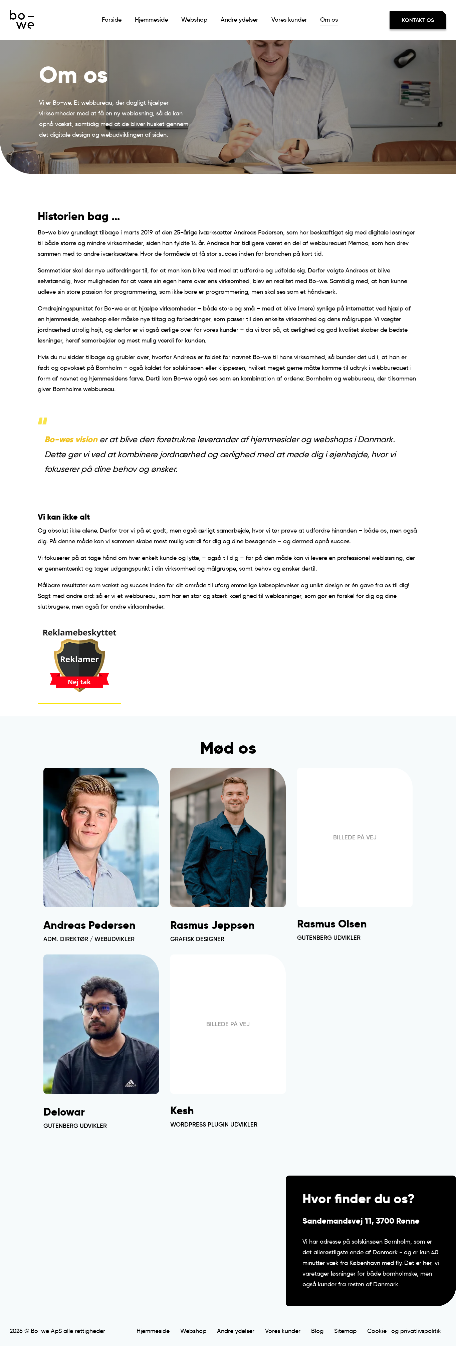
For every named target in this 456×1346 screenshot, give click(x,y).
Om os (329, 19)
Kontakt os (418, 20)
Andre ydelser (239, 19)
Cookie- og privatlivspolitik (404, 1331)
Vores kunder (289, 19)
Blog (317, 1331)
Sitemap (345, 1331)
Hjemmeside (151, 19)
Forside (112, 19)
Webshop (194, 19)
